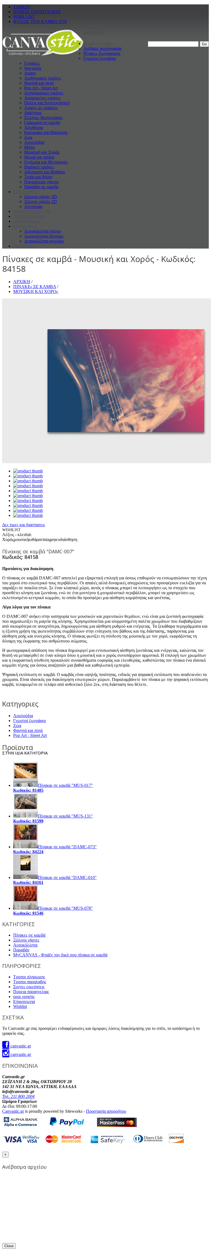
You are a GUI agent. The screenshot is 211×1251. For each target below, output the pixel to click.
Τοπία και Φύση (38, 176)
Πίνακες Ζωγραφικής (101, 53)
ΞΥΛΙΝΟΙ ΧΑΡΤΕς (25, 192)
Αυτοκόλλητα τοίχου (42, 231)
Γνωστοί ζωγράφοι (99, 58)
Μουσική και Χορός (42, 152)
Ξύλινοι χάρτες (26, 940)
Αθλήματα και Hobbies (44, 172)
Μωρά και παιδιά (39, 157)
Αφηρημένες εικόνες (42, 97)
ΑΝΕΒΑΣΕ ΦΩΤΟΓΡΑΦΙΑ (32, 211)
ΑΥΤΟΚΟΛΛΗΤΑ (25, 226)
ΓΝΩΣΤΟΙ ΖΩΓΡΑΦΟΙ (29, 216)
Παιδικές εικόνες (39, 167)
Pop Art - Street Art (41, 88)
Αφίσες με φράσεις (41, 107)
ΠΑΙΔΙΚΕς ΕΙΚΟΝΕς (27, 221)
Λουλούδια (34, 142)
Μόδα (29, 147)
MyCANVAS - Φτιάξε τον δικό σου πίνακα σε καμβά (60, 955)
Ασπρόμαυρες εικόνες (43, 93)
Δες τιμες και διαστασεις (23, 524)
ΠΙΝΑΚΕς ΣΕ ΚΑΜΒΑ (98, 43)
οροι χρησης (24, 996)
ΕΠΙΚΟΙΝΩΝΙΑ (23, 246)
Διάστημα (32, 112)
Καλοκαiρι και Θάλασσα (45, 132)
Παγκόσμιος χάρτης (41, 181)
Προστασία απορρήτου (106, 1111)
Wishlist (20, 1006)
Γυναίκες (32, 63)
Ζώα (28, 137)
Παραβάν (21, 950)
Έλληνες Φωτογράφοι (43, 117)
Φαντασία (32, 68)
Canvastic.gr (13, 1111)
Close (8, 1246)
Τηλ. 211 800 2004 (18, 1096)
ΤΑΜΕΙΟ (21, 6)
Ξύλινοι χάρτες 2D (40, 201)
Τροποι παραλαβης (29, 981)
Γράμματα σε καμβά (42, 122)
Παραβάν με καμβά (41, 186)
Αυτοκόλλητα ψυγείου (44, 241)
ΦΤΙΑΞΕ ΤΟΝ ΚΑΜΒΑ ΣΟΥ (40, 21)
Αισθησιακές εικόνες (42, 78)
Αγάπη (30, 73)
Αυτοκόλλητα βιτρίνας (43, 236)
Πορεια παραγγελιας (31, 991)
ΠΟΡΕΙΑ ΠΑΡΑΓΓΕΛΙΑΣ (37, 11)
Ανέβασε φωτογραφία (102, 48)
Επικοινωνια (24, 1001)
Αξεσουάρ (33, 206)
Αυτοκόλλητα (25, 945)
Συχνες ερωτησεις (29, 986)
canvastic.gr (20, 1046)
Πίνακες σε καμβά (29, 935)
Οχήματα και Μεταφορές (46, 162)
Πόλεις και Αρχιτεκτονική (47, 102)
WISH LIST (24, 16)
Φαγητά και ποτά (39, 83)
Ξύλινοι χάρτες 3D (40, 196)
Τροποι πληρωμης (29, 976)
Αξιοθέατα (33, 127)
